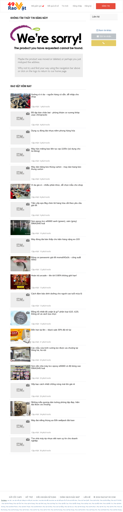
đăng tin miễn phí (27, 500)
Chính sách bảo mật (70, 497)
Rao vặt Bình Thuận (25, 506)
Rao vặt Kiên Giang (116, 510)
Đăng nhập (77, 6)
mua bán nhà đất (43, 500)
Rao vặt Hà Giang (79, 506)
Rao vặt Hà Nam (91, 506)
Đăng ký (88, 6)
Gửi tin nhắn (105, 36)
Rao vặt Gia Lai (69, 506)
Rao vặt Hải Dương (57, 510)
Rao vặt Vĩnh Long (41, 503)
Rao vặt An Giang (29, 503)
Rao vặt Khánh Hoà (104, 510)
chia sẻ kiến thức (72, 500)
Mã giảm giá (36, 6)
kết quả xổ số (63, 500)
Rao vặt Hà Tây (101, 506)
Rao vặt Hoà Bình (80, 510)
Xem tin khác (105, 30)
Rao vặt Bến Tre (108, 503)
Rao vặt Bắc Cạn (63, 503)
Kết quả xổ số (53, 6)
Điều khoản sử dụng (46, 497)
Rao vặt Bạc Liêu (86, 503)
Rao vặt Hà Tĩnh (112, 506)
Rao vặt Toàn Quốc (84, 500)
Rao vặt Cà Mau (47, 506)
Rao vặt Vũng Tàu (52, 503)
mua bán (35, 500)
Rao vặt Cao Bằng (58, 506)
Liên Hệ (87, 497)
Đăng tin (106, 6)
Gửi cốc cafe (15, 497)
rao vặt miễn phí (17, 500)
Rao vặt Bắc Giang (75, 503)
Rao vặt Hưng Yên (91, 510)
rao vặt (9, 500)
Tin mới (65, 6)
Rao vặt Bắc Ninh (97, 503)
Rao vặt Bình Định (36, 506)
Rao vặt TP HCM (116, 500)
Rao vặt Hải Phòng (7, 503)
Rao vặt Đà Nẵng (105, 500)
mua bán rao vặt (53, 500)
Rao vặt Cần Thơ (18, 503)
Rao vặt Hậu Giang (69, 510)
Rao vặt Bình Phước (12, 506)
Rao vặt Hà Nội (95, 500)
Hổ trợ (29, 497)
